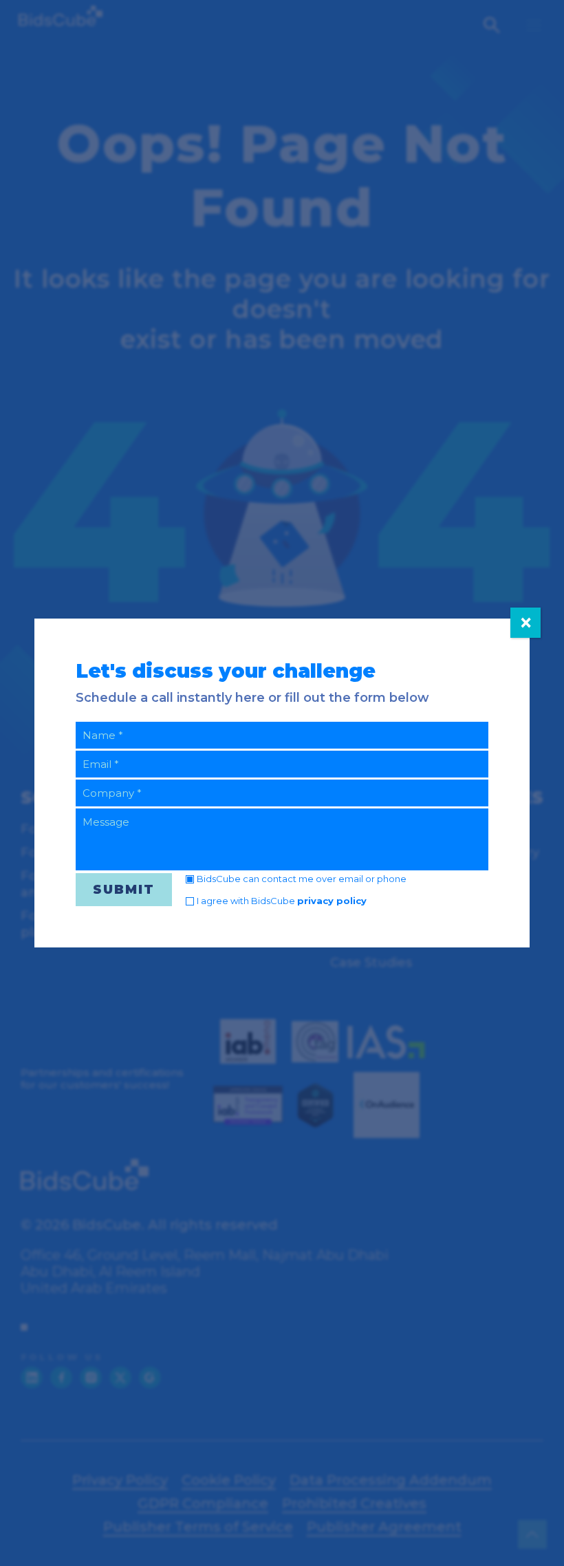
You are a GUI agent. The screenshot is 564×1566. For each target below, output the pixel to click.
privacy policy (332, 900)
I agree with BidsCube (282, 900)
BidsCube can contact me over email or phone (301, 878)
